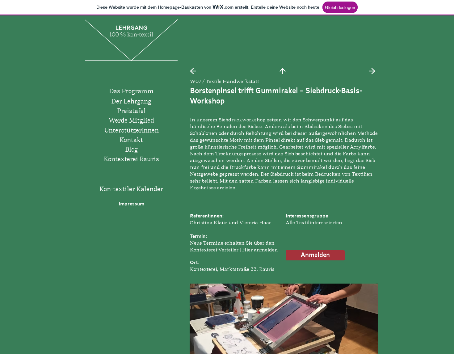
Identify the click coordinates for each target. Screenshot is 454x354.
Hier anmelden (260, 250)
